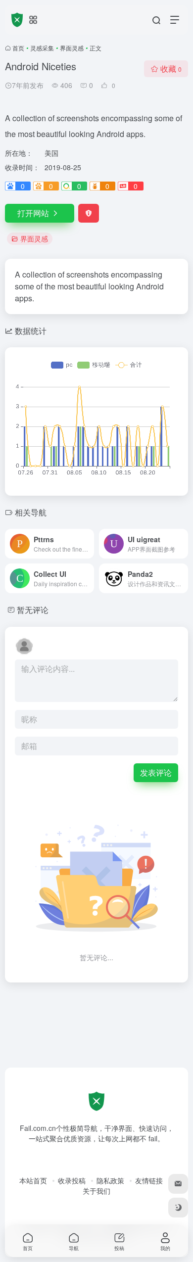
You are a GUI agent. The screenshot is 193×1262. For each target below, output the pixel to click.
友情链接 (149, 1180)
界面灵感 (72, 48)
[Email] (178, 1184)
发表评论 (156, 772)
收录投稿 (72, 1180)
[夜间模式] (178, 1207)
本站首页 (33, 1180)
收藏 (171, 68)
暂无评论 (32, 609)
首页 (18, 48)
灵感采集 (42, 48)
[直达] (89, 544)
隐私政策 (110, 1180)
